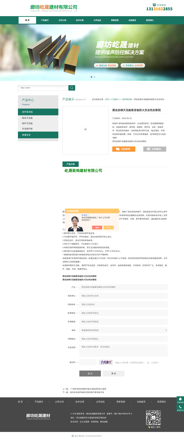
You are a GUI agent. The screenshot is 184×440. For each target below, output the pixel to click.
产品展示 (45, 20)
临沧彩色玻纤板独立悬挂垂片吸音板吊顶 (87, 392)
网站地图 (104, 422)
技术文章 (80, 20)
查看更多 (26, 135)
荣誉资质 (115, 20)
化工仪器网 (84, 422)
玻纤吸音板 (127, 99)
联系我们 (150, 20)
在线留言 (132, 20)
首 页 (20, 402)
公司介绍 (62, 20)
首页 (107, 99)
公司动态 (97, 20)
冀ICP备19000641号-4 (123, 414)
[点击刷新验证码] (106, 362)
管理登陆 (94, 422)
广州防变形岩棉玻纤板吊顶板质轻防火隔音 (88, 389)
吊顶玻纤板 (27, 129)
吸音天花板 (27, 118)
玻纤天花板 (27, 123)
